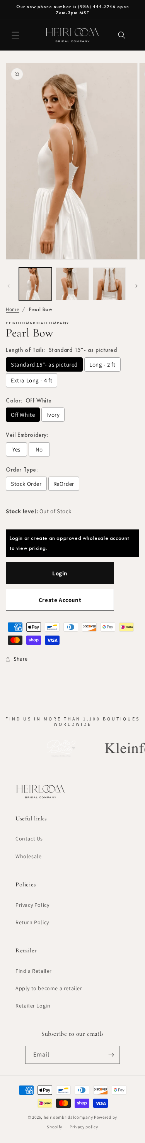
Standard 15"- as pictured (44, 364)
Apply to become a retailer (48, 988)
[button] (15, 35)
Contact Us (29, 838)
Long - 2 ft (102, 364)
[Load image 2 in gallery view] (72, 283)
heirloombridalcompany (68, 1117)
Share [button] (21, 658)
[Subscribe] (110, 1055)
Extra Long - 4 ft (31, 380)
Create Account (60, 600)
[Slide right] (136, 285)
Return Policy (32, 922)
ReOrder (63, 483)
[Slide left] (8, 285)
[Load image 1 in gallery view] (35, 283)
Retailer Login (32, 1005)
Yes (16, 449)
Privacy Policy (32, 904)
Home (12, 309)
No (39, 449)
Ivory (53, 414)
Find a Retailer (33, 970)
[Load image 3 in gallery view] (109, 283)
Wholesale (28, 856)
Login (60, 573)
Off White (23, 414)
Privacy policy (84, 1126)
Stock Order (26, 483)
